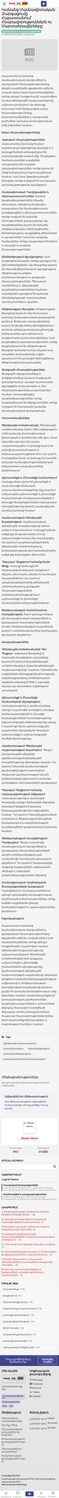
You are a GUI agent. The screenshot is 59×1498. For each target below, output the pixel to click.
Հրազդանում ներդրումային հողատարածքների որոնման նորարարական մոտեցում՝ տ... (28, 1237)
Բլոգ (4, 1406)
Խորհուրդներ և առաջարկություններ (25, 1194)
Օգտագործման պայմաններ (11, 1450)
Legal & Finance (10, 1179)
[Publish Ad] (44, 4)
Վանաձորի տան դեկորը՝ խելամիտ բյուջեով (29, 1244)
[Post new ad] (29, 1494)
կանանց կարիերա (13, 1048)
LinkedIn (36, 1396)
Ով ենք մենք (9, 1425)
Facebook (37, 1384)
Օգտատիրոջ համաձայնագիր (12, 1419)
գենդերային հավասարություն (19, 1043)
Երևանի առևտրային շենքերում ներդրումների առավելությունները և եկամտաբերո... (23, 1272)
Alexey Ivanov (29, 1138)
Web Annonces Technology (14, 1484)
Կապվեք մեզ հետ (11, 1475)
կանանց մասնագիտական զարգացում (24, 1059)
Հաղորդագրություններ (13, 1397)
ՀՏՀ (11, 1406)
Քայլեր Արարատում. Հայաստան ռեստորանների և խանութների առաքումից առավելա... (27, 1262)
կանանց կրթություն (39, 1048)
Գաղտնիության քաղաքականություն (13, 1458)
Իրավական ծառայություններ (20, 1185)
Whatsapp (37, 1379)
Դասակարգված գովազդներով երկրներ (12, 1432)
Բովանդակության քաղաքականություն (13, 1442)
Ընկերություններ (11, 1402)
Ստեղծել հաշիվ (47, 1360)
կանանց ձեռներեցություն (17, 1054)
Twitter (36, 1392)
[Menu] (4, 4)
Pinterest (36, 1388)
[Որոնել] (54, 1166)
